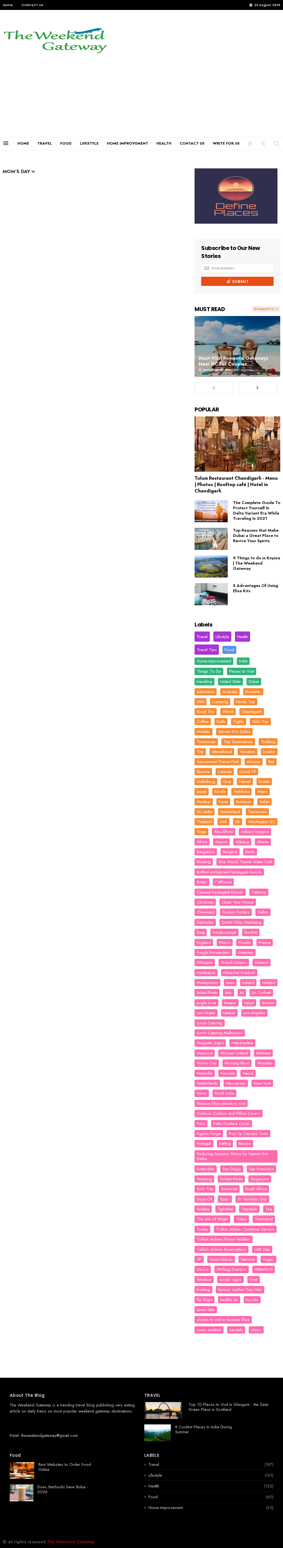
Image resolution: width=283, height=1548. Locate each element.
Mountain (265, 1063)
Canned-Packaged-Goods (220, 892)
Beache (203, 772)
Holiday (203, 732)
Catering (258, 892)
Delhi (221, 722)
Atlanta (263, 842)
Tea (268, 1209)
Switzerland (230, 812)
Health (242, 637)
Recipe (245, 1143)
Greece (261, 962)
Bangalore (206, 852)
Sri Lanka (204, 812)
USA (200, 702)
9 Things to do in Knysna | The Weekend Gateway (256, 563)
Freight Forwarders (213, 952)
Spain (225, 1199)
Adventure (205, 692)
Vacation (247, 752)
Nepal (248, 1073)
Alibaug (242, 842)
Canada (225, 772)
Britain (202, 882)
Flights (238, 722)
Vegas (268, 1259)
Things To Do (209, 671)
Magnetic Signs (210, 1043)
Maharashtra (242, 1043)
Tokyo (241, 1219)
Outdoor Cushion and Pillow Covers (228, 1113)
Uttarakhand (222, 752)
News (202, 1093)
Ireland (248, 983)
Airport (221, 842)
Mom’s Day (207, 1063)
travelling (204, 681)
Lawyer (229, 1013)
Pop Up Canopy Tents (248, 1134)
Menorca (205, 1053)
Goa (227, 782)
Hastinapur (206, 973)
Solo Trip (205, 1189)
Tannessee (257, 812)
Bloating (204, 862)
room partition (209, 1330)
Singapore (260, 1179)
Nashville (205, 1073)
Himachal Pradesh (239, 973)
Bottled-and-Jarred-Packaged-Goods (229, 872)
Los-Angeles (254, 1013)
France (265, 942)
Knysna (268, 1003)
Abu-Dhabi (223, 832)
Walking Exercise (232, 1269)
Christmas (205, 902)
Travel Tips (207, 650)
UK (237, 822)
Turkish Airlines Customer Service (245, 1229)
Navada (228, 1073)
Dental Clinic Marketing (241, 922)
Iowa (230, 983)
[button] (250, 143)
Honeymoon (207, 983)
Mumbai (204, 802)
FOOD (66, 143)
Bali (271, 762)
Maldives (241, 792)
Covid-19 (248, 772)
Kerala (220, 792)
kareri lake (206, 1310)
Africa (202, 842)
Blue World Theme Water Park (245, 862)
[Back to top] (269, 1535)
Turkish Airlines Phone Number (223, 1239)
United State (230, 681)
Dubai (254, 681)
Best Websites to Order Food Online (64, 1467)
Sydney (203, 1209)
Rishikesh (243, 802)
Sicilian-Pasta (231, 1179)
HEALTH (163, 143)
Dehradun (205, 922)
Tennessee (206, 742)
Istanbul (268, 983)
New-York (262, 1083)
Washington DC (261, 822)
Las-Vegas (206, 1013)
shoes (256, 1330)
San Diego (231, 1169)
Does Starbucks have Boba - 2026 (62, 1489)
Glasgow (205, 962)
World (228, 712)
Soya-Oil (204, 1199)
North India (224, 1093)
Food (229, 650)
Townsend (264, 1219)
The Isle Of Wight (212, 1219)
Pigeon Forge (209, 1134)
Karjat (249, 1003)
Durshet (250, 932)
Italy (228, 993)
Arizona (253, 762)
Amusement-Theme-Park (218, 762)
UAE (223, 822)
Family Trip (245, 702)
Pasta (223, 802)
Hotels (264, 782)
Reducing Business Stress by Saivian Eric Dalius (233, 1156)
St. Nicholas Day (252, 1199)
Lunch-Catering (209, 1023)
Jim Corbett (261, 993)
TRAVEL (44, 143)
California (223, 882)
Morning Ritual (237, 1063)
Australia (229, 692)
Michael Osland (234, 1053)
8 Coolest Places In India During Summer (203, 1429)
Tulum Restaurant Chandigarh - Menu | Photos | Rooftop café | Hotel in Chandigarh (236, 484)
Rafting (225, 1143)
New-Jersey (236, 1083)
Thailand (204, 822)
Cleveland (205, 912)
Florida (245, 942)
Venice (203, 1269)
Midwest (263, 1053)
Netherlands (207, 1083)
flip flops (204, 1300)
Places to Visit (241, 671)
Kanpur (230, 1003)
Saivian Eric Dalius (234, 732)
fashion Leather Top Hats (240, 1289)
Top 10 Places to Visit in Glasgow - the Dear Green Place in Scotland (228, 1407)
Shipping (204, 1179)
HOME (23, 143)
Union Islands (221, 1259)
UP (199, 1259)
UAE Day (262, 1249)
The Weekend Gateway (30, 1405)
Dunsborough (224, 932)
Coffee (203, 722)
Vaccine (248, 1259)
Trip (200, 752)
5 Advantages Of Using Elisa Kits (255, 588)
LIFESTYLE (89, 143)
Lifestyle (222, 637)
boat (254, 1279)
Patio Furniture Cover (231, 1124)
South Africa (256, 1189)
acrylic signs (230, 1279)
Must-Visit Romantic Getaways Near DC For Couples (233, 361)
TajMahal (225, 1209)
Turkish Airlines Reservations (221, 1249)
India (243, 661)
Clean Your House (238, 902)
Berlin (250, 852)
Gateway (245, 952)
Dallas (263, 912)
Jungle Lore (206, 1003)
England (204, 942)
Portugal (204, 1143)
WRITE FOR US (226, 143)
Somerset (229, 1189)
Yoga (201, 832)
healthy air (229, 1300)
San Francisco (261, 1169)
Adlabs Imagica (255, 832)
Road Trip (205, 712)
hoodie (252, 1300)
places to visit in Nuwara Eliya (223, 1320)
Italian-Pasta (207, 993)
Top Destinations (238, 742)
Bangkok (230, 852)
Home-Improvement (214, 661)
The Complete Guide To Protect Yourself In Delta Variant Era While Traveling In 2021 (256, 510)
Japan (201, 792)
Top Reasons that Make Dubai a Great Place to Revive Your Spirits (256, 535)
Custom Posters (236, 912)
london (269, 752)
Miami (262, 792)
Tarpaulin (249, 1209)
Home (8, 5)
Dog (201, 932)
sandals (236, 1330)
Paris (201, 1124)
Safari (264, 802)
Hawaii (245, 782)
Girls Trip (260, 722)
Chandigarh (252, 712)
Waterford (263, 1269)
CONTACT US (32, 5)
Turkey (202, 1229)
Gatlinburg (206, 782)
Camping (220, 702)
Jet (242, 993)
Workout (204, 1279)
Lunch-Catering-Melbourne (220, 1033)
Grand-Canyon (234, 962)
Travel (202, 637)
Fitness (224, 942)
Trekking (268, 742)
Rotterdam (205, 1169)
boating (203, 1289)
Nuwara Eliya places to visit (221, 1103)
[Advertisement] (141, 95)
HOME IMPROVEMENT (127, 143)
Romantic (253, 692)
